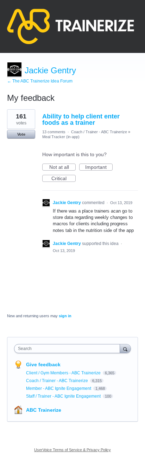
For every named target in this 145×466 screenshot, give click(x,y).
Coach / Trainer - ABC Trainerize (99, 132)
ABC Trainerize (43, 410)
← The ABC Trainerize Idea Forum (39, 81)
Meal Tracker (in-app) (61, 137)
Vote (21, 134)
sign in (65, 316)
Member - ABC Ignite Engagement (59, 388)
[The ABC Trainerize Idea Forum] (70, 26)
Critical (63, 179)
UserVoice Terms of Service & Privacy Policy (72, 450)
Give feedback (43, 364)
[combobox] (69, 348)
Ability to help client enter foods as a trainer (81, 119)
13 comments (53, 132)
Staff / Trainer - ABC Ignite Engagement (64, 396)
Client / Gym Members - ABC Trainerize (64, 372)
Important (99, 167)
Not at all (62, 167)
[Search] (125, 348)
